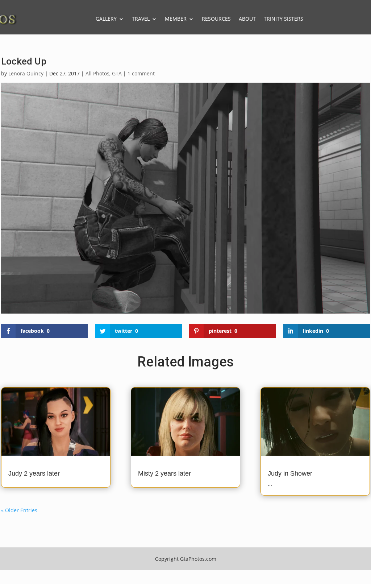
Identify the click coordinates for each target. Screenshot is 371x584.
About (247, 18)
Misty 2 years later (164, 473)
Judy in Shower (290, 473)
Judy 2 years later (34, 473)
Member (176, 18)
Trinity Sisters (283, 18)
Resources (216, 18)
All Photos (97, 73)
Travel (141, 18)
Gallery (106, 18)
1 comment (141, 73)
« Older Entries (19, 510)
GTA (117, 73)
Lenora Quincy (25, 73)
